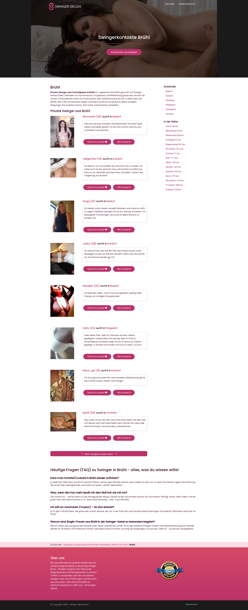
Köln (172, 157)
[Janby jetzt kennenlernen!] (62, 259)
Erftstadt (173, 139)
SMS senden (123, 141)
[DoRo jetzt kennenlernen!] (62, 343)
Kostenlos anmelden (124, 52)
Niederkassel (175, 144)
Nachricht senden (96, 141)
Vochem (169, 113)
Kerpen (173, 167)
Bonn (172, 176)
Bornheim (174, 148)
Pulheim (173, 189)
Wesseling (174, 130)
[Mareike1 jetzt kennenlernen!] (62, 301)
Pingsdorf (170, 104)
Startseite (170, 3)
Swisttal (173, 171)
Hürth (172, 126)
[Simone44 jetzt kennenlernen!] (62, 132)
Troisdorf (174, 185)
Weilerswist (175, 135)
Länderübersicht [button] (186, 3)
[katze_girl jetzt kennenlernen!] (62, 385)
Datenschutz (191, 604)
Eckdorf (169, 95)
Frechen (173, 153)
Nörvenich (175, 180)
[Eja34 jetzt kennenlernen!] (63, 421)
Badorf (169, 91)
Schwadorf (171, 109)
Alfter (172, 162)
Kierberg (170, 100)
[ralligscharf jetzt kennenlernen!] (63, 168)
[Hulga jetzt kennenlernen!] (62, 216)
